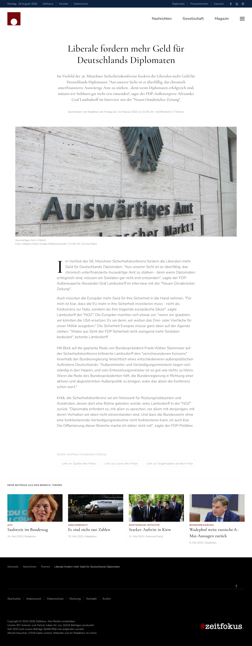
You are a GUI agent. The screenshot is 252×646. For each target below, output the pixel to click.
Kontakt (63, 4)
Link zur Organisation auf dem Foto (169, 464)
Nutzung (75, 599)
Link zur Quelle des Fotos (79, 464)
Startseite (14, 599)
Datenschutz (81, 4)
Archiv (106, 599)
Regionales (178, 4)
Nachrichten (162, 18)
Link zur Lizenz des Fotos (121, 464)
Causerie (219, 4)
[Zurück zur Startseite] (13, 19)
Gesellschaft (193, 18)
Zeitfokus (48, 4)
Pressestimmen (199, 4)
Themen (179, 112)
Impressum (33, 599)
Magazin (222, 18)
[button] (242, 18)
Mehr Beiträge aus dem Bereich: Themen (34, 485)
